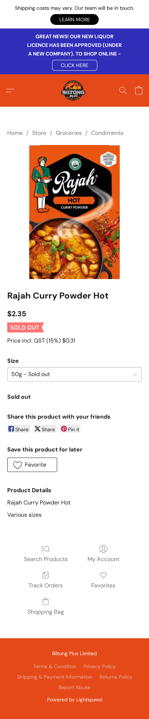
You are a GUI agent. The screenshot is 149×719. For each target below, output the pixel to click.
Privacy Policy (100, 666)
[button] (74, 19)
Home (15, 133)
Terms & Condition (54, 666)
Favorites (103, 585)
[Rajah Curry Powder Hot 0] (74, 212)
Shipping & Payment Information (54, 677)
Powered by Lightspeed (74, 699)
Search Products (46, 559)
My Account (103, 559)
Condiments (107, 133)
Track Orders (46, 585)
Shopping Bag (45, 612)
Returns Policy (115, 677)
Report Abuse (74, 687)
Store (39, 133)
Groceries (69, 133)
